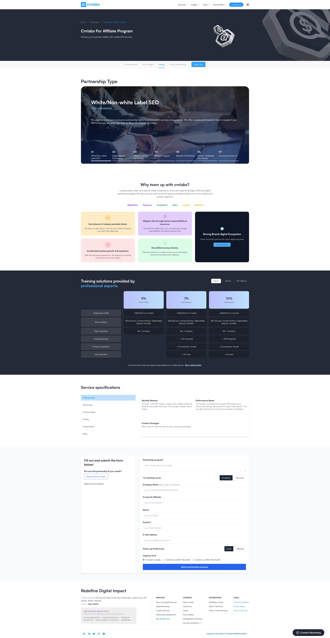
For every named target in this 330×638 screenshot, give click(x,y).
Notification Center (216, 602)
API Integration (242, 281)
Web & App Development (166, 614)
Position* (147, 522)
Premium (228, 281)
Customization (88, 426)
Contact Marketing (310, 632)
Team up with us (222, 245)
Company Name (161, 484)
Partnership (94, 22)
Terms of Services (240, 610)
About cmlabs (188, 602)
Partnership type (131, 64)
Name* (146, 510)
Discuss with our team (96, 476)
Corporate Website (152, 497)
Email (228, 548)
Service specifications (178, 64)
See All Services (163, 619)
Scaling (86, 419)
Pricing (161, 64)
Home (83, 22)
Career (185, 610)
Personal (240, 478)
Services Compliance (191, 623)
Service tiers (87, 405)
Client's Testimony (216, 606)
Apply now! (198, 64)
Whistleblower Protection (193, 619)
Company (226, 478)
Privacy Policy (239, 606)
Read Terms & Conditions (94, 483)
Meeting (240, 548)
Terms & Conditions (241, 602)
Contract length (89, 412)
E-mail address (150, 534)
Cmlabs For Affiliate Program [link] (115, 22)
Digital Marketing (162, 606)
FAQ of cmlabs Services (218, 610)
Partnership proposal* (153, 460)
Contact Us (187, 606)
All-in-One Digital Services (166, 602)
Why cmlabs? (148, 64)
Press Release (188, 614)
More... (86, 434)
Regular (216, 281)
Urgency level (149, 555)
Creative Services (163, 610)
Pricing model (89, 398)
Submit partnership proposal (194, 567)
